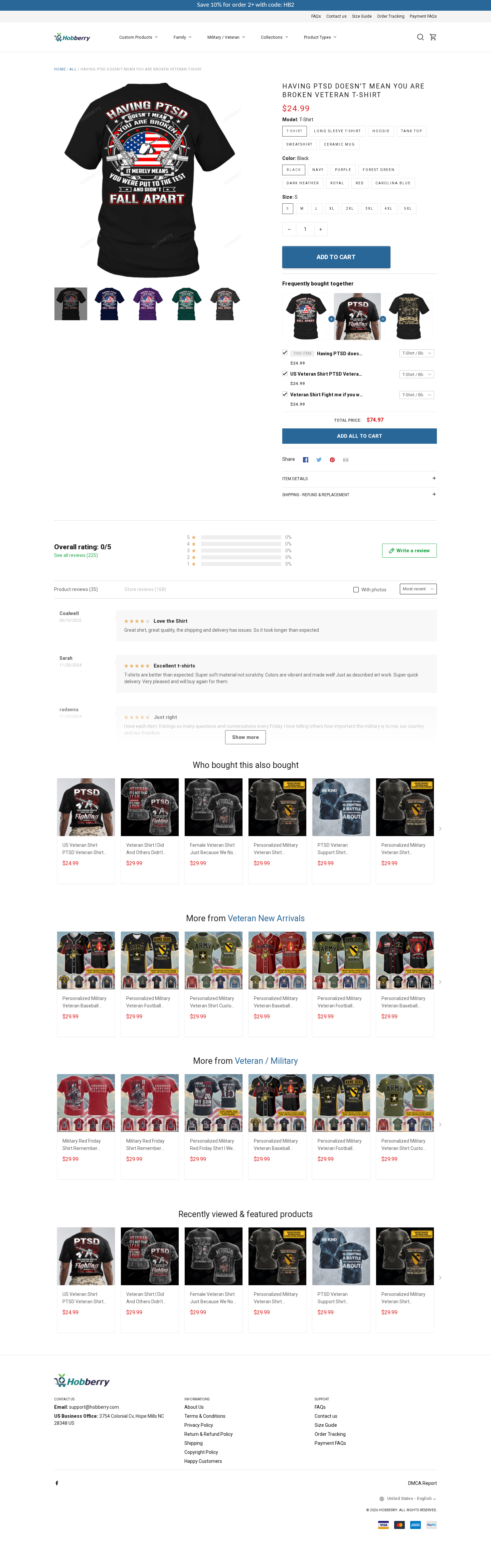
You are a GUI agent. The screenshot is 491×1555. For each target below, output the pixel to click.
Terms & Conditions (204, 1416)
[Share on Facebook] (305, 459)
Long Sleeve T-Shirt (337, 131)
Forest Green (379, 170)
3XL (369, 208)
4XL (389, 208)
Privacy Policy (198, 1425)
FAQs (316, 16)
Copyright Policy (201, 1452)
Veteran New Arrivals (266, 918)
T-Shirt (306, 119)
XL (332, 208)
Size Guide (362, 16)
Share (288, 459)
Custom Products (135, 37)
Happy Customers (203, 1461)
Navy (318, 170)
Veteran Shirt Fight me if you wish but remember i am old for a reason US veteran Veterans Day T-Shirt (327, 394)
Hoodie (381, 131)
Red (360, 183)
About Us (194, 1407)
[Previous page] (59, 180)
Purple (343, 170)
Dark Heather (303, 183)
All (73, 69)
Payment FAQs (423, 16)
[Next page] (236, 180)
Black (303, 158)
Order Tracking (390, 16)
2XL (350, 208)
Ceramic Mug (339, 144)
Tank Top (411, 131)
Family (180, 37)
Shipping (193, 1443)
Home (60, 69)
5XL (408, 208)
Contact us (336, 16)
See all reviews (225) (76, 555)
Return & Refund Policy (208, 1434)
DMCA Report (422, 1483)
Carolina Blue (393, 183)
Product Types (317, 37)
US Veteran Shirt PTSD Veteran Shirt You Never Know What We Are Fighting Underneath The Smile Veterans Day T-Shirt (327, 374)
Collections (272, 37)
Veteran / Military (266, 1061)
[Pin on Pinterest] (332, 459)
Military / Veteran (223, 37)
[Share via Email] (345, 459)
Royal (337, 183)
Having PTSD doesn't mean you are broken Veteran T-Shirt (340, 353)
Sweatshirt (300, 144)
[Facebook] (56, 1483)
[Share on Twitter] (319, 459)
